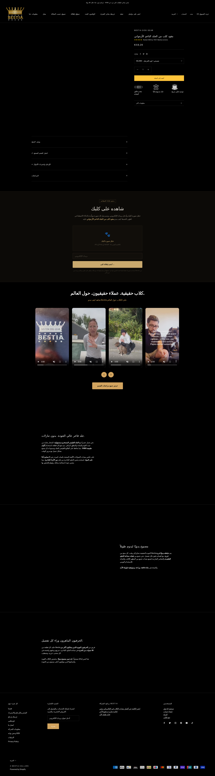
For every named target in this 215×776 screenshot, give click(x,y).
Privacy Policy (13, 741)
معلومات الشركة (14, 729)
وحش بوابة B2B (14, 733)
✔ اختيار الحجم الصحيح (40, 153)
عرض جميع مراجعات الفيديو (107, 386)
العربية (174, 14)
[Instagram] (175, 722)
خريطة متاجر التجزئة (107, 14)
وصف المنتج (36, 142)
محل (44, 14)
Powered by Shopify (18, 769)
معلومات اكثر (140, 103)
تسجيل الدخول (168, 709)
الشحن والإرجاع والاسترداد (17, 713)
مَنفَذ (121, 14)
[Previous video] (104, 374)
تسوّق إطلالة (75, 14)
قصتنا (10, 708)
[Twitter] (143, 54)
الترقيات (11, 737)
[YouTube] (187, 722)
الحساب (184, 14)
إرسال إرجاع (12, 717)
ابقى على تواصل (134, 14)
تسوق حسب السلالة (58, 14)
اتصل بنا (11, 725)
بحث (191, 14)
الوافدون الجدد (90, 14)
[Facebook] (140, 54)
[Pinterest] (147, 54)
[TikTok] (192, 722)
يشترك (53, 726)
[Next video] (111, 374)
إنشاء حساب (167, 711)
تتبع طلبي (166, 717)
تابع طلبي (11, 721)
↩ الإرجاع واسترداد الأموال (41, 164)
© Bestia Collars (19, 766)
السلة (165, 714)
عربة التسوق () (203, 14)
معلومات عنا (33, 14)
